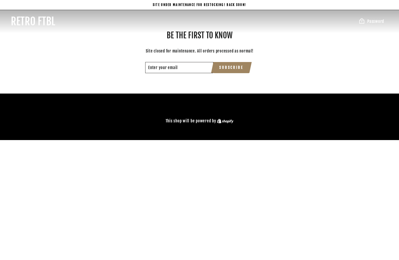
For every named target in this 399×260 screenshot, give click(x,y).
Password (375, 21)
